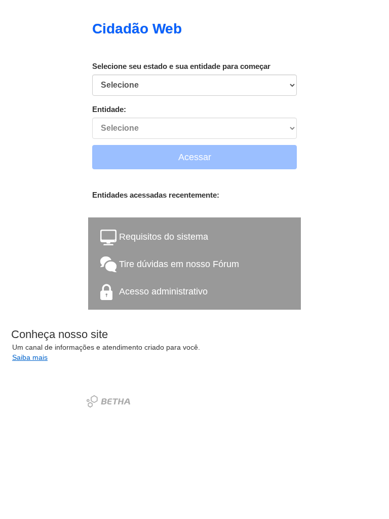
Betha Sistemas (108, 401)
